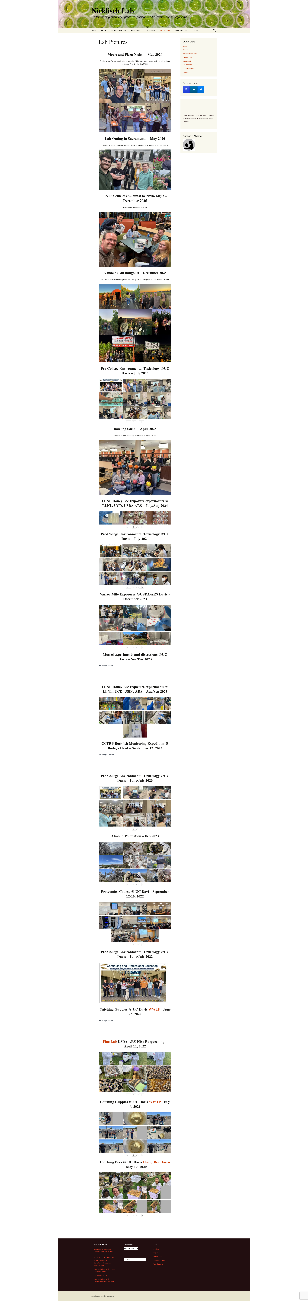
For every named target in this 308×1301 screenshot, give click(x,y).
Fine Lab (110, 1041)
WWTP (154, 1009)
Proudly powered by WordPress (103, 1296)
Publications (135, 30)
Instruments (150, 30)
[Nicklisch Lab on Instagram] (186, 89)
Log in (156, 1253)
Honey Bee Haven (156, 1161)
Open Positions (181, 30)
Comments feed (159, 1260)
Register (157, 1249)
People (103, 30)
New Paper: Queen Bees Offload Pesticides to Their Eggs (103, 1251)
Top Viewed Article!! (101, 1275)
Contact (195, 30)
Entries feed (158, 1256)
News (93, 30)
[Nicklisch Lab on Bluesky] (200, 89)
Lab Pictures (165, 30)
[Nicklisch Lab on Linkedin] (193, 89)
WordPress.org (159, 1264)
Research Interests (118, 30)
